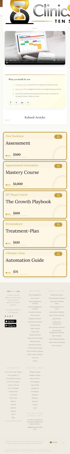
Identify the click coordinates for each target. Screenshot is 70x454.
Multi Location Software (35, 354)
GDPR (13, 414)
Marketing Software (56, 295)
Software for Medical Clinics (56, 302)
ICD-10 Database (13, 388)
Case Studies (35, 385)
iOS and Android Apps (35, 348)
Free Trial (35, 358)
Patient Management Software (35, 308)
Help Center (13, 398)
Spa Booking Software (56, 312)
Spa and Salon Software (56, 315)
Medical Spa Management (56, 323)
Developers (35, 391)
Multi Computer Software (35, 351)
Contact (35, 404)
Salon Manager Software (57, 327)
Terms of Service (12, 450)
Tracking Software (35, 335)
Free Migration (35, 382)
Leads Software (35, 325)
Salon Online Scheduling (57, 342)
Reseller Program (35, 375)
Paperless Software (35, 318)
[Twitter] (5, 316)
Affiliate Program (35, 372)
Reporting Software (35, 345)
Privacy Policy (28, 450)
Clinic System (35, 298)
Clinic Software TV (13, 375)
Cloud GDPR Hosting (13, 378)
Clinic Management (35, 295)
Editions (13, 401)
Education (35, 395)
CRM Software (35, 315)
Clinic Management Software (35, 302)
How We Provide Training (13, 372)
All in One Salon (57, 345)
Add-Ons (13, 408)
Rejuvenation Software (35, 338)
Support (13, 411)
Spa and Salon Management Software (56, 331)
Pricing (35, 361)
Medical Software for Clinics (56, 308)
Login (35, 408)
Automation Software (35, 322)
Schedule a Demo (21, 85)
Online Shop (35, 332)
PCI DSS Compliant (13, 382)
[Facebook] (12, 316)
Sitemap (13, 404)
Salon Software (57, 336)
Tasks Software (35, 328)
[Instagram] (7, 316)
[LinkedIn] (10, 316)
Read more (19, 89)
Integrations (35, 388)
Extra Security (13, 391)
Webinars (35, 398)
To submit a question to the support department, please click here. (35, 422)
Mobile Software (35, 341)
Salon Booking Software (57, 339)
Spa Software (56, 318)
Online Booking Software (57, 298)
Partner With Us (35, 378)
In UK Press (13, 395)
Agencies (35, 401)
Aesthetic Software (35, 312)
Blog (13, 417)
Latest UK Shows (13, 385)
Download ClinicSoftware (13, 421)
